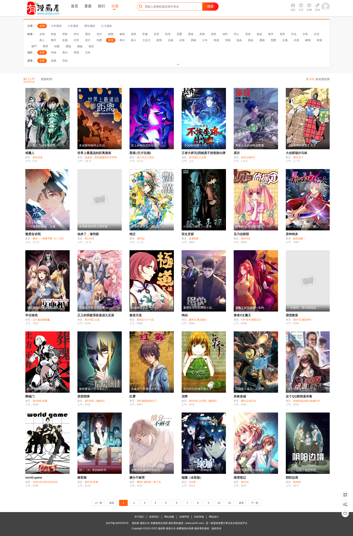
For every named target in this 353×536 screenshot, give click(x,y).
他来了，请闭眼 (88, 234)
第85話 (141, 238)
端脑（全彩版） (192, 477)
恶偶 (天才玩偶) (140, 153)
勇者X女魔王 (242, 315)
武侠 (182, 40)
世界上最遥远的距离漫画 (94, 153)
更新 (88, 6)
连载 (53, 60)
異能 (262, 40)
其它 (87, 40)
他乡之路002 (248, 157)
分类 (115, 6)
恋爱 (179, 34)
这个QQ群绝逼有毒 (299, 396)
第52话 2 (298, 157)
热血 (53, 34)
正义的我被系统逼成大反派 (95, 315)
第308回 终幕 (40, 400)
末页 (241, 502)
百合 (293, 34)
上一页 (98, 502)
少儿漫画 (106, 25)
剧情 (159, 40)
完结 (65, 60)
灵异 (282, 34)
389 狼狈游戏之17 (147, 400)
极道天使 (136, 315)
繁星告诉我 (33, 234)
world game (33, 477)
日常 (76, 40)
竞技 (248, 34)
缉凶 (185, 315)
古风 (305, 34)
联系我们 (154, 516)
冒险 (65, 34)
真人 (42, 40)
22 (229, 502)
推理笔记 (240, 477)
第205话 (245, 238)
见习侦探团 (241, 234)
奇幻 (122, 40)
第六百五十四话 (145, 157)
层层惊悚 (83, 396)
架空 (271, 34)
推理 (110, 40)
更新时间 (46, 79)
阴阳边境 (292, 477)
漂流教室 (292, 315)
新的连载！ (299, 238)
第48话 (297, 482)
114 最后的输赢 (41, 319)
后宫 (156, 34)
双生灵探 (188, 234)
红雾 (133, 396)
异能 (193, 40)
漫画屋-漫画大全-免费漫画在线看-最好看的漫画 (183, 528)
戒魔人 (30, 153)
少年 (205, 40)
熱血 (239, 40)
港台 (65, 52)
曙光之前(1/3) (248, 400)
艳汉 (133, 234)
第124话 (89, 238)
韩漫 (216, 40)
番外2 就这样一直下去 (149, 482)
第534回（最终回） (95, 400)
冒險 (227, 40)
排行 (101, 6)
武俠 (296, 40)
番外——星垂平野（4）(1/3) (48, 238)
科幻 (76, 34)
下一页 (254, 502)
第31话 (245, 482)
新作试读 (37, 157)
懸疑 (68, 46)
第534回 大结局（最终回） (203, 400)
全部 (42, 25)
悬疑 (190, 34)
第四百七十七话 (145, 319)
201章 (192, 482)
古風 (285, 40)
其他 (65, 40)
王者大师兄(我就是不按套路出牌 (204, 153)
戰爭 (45, 46)
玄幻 (99, 34)
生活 (316, 34)
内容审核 (199, 516)
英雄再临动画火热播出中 (306, 400)
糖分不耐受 (137, 477)
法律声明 (184, 516)
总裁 (170, 40)
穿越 (145, 34)
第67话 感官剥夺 (302, 319)
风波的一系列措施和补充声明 (101, 157)
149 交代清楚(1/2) (251, 319)
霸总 (87, 34)
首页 (74, 6)
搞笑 (133, 34)
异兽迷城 (240, 396)
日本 (87, 52)
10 (219, 502)
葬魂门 (30, 396)
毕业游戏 (31, 315)
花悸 (185, 396)
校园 (110, 34)
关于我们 (139, 516)
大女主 (146, 40)
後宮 (91, 46)
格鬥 (34, 46)
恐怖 (202, 34)
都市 (53, 40)
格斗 (133, 40)
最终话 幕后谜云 (198, 319)
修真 (122, 34)
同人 (236, 34)
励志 (259, 34)
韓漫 (319, 40)
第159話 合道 (92, 319)
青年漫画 (89, 25)
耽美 (168, 34)
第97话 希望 (91, 482)
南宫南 (82, 477)
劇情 (308, 40)
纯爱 (99, 40)
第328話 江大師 (197, 157)
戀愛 (273, 40)
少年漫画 (56, 25)
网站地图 (169, 516)
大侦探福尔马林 (296, 153)
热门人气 (29, 79)
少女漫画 (73, 25)
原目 (237, 153)
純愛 (57, 46)
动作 (225, 34)
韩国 (76, 52)
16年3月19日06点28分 (45, 482)
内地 (53, 52)
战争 (213, 34)
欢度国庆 (194, 238)
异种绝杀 (292, 234)
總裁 (80, 46)
